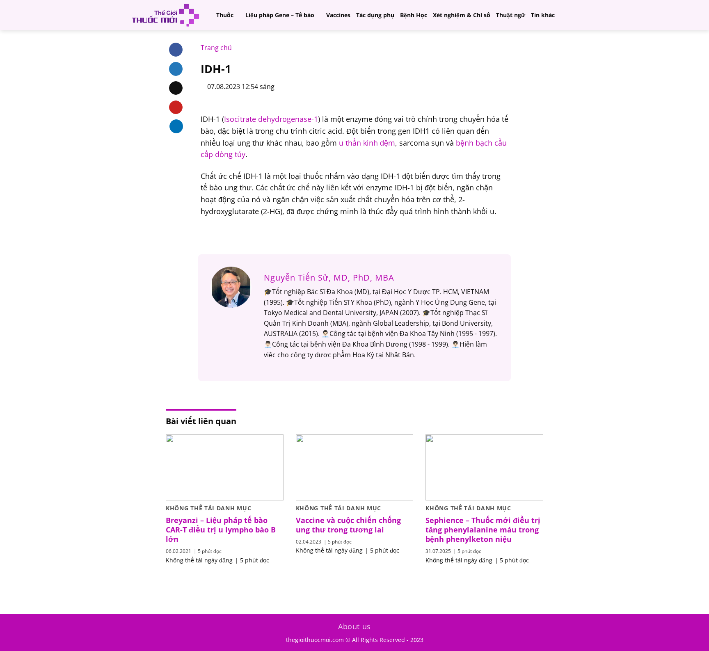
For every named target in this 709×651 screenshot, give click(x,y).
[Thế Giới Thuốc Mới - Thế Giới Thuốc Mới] (165, 15)
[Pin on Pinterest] (176, 107)
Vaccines (338, 15)
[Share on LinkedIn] (176, 126)
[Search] (578, 15)
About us (354, 626)
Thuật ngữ (510, 15)
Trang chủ (216, 47)
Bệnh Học (413, 15)
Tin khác (543, 15)
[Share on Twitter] (176, 69)
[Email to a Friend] (176, 88)
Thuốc (224, 15)
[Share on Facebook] (176, 50)
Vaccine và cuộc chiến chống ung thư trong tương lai (348, 525)
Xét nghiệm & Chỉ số (461, 15)
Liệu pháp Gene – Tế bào (279, 15)
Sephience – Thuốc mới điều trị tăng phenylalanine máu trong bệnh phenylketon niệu (482, 530)
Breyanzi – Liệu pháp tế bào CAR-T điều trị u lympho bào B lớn (221, 530)
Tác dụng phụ (375, 15)
